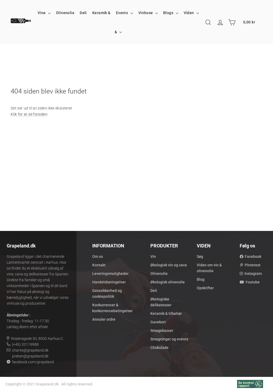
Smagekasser (161, 330)
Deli (83, 13)
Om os (97, 256)
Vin (153, 256)
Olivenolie (65, 13)
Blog (200, 279)
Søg (200, 256)
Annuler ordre (103, 319)
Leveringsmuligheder (110, 273)
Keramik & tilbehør (166, 313)
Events (122, 13)
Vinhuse (146, 13)
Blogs (168, 13)
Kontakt (99, 265)
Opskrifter (205, 288)
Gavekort (158, 322)
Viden (189, 13)
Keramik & (101, 13)
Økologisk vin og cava (168, 265)
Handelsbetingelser (109, 282)
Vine (42, 13)
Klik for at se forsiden (29, 114)
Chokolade (159, 347)
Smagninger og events (169, 339)
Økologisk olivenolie (167, 282)
